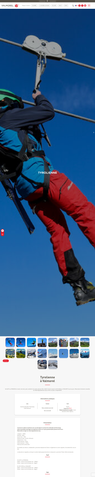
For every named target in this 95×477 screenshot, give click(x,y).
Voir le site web (47, 410)
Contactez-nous (42, 1)
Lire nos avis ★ (53, 1)
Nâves (66, 5)
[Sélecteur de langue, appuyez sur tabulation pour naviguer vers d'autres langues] (76, 5)
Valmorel (34, 5)
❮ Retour (6, 360)
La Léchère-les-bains (44, 5)
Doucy (60, 5)
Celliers (54, 5)
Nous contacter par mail (47, 408)
